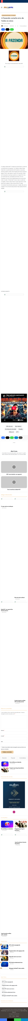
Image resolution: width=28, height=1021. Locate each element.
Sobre (13, 1016)
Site (2, 741)
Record (12, 432)
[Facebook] (3, 29)
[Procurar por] (26, 7)
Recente (4, 758)
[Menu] (1, 7)
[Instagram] (16, 456)
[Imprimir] (21, 437)
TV (17, 432)
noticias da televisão (11, 429)
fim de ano (10, 426)
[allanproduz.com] (8, 7)
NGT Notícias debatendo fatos (15, 962)
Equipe (17, 1016)
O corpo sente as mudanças (7, 506)
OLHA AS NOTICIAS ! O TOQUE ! (8, 15)
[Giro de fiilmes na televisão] (5, 764)
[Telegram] (16, 437)
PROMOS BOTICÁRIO (14, 780)
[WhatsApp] (12, 29)
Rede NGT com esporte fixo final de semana (7, 610)
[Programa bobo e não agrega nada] (4, 952)
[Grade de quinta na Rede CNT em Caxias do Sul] (21, 650)
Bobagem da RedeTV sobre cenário (16, 968)
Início (10, 1016)
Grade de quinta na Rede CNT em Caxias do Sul (20, 701)
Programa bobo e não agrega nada (16, 950)
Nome (2, 730)
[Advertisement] (19, 7)
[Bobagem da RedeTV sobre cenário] (4, 970)
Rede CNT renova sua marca (15, 956)
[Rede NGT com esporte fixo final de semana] (7, 604)
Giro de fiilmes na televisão (15, 762)
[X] (7, 29)
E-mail (2, 736)
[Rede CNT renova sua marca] (4, 958)
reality (21, 429)
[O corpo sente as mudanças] (7, 501)
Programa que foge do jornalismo (17, 768)
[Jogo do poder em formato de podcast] (21, 837)
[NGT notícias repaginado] (4, 946)
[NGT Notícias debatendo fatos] (4, 964)
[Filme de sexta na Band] (21, 547)
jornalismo (18, 426)
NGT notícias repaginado (14, 945)
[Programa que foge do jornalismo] (5, 769)
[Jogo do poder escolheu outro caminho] (7, 883)
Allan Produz (5, 25)
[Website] (12, 456)
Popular (13, 758)
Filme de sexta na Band (19, 597)
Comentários (22, 758)
